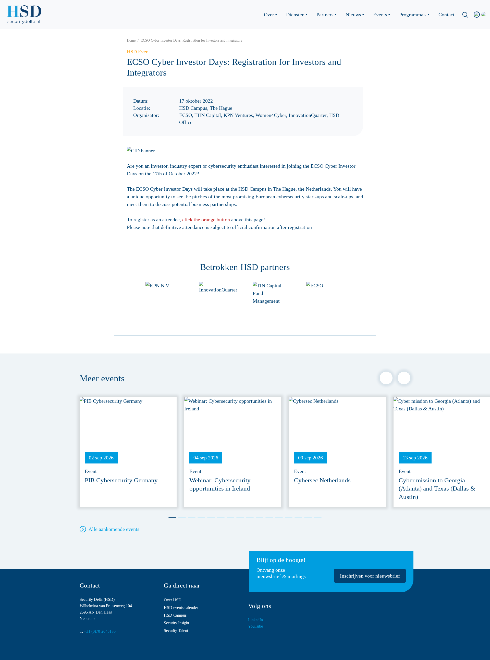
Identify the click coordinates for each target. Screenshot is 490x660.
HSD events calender (181, 607)
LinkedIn (255, 620)
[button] (386, 378)
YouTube (255, 626)
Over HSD (172, 600)
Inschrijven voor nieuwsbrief (370, 576)
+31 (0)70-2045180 (100, 631)
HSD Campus (175, 615)
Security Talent (176, 630)
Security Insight (176, 623)
